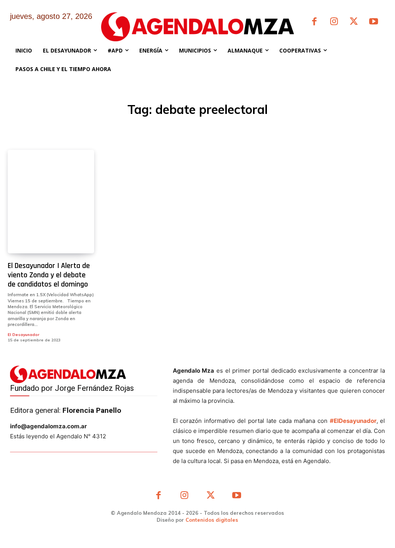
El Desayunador (23, 334)
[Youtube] (373, 22)
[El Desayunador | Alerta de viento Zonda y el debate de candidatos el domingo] (51, 201)
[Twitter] (354, 22)
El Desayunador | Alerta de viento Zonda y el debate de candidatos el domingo (49, 275)
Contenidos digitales (212, 520)
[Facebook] (314, 22)
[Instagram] (334, 22)
